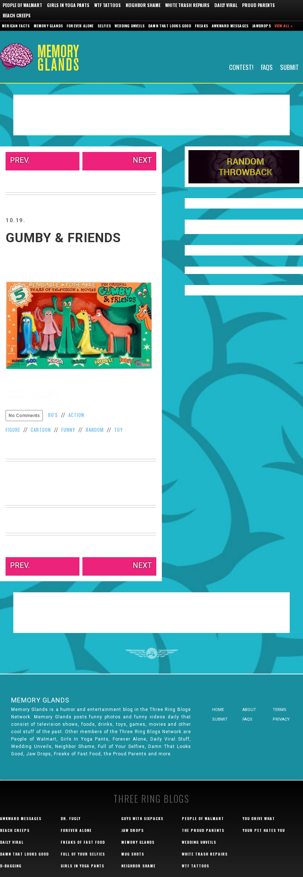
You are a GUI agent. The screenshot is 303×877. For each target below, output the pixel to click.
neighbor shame (138, 865)
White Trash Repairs (187, 5)
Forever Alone (80, 25)
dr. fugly (71, 818)
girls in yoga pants (82, 865)
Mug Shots (132, 854)
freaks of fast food (83, 842)
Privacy (281, 719)
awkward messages (20, 818)
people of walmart (203, 818)
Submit (289, 66)
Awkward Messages (230, 25)
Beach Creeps (17, 15)
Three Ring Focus (151, 653)
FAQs (267, 66)
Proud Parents (258, 5)
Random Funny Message (243, 166)
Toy (118, 429)
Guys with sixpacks (142, 818)
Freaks (201, 25)
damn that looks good (24, 854)
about (249, 709)
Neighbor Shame (143, 5)
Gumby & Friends (63, 238)
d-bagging (10, 865)
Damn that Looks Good (169, 25)
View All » (284, 25)
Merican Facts (16, 25)
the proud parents (203, 830)
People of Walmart (22, 5)
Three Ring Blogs (151, 798)
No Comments (24, 415)
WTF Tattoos (107, 5)
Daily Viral (225, 5)
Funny (68, 429)
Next (142, 160)
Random (95, 429)
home (218, 709)
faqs (247, 719)
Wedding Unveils (129, 25)
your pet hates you (263, 830)
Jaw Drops (132, 830)
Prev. (20, 160)
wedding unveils (199, 842)
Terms (279, 709)
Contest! (241, 66)
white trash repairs (205, 854)
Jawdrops (261, 25)
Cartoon (41, 429)
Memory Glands (48, 25)
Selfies (104, 25)
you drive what (258, 818)
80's (53, 415)
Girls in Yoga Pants (68, 5)
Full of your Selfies (83, 854)
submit (220, 719)
